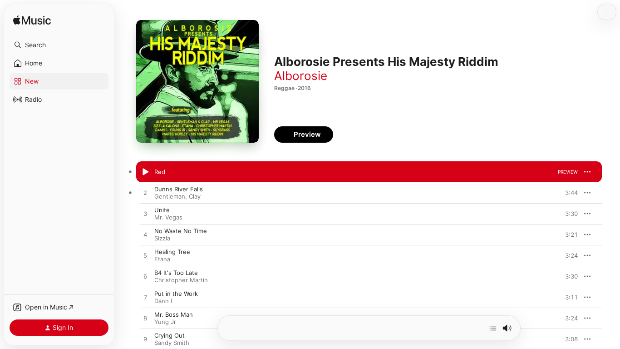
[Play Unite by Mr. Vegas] (145, 214)
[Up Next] (492, 328)
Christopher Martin (181, 280)
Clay (195, 196)
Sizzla (162, 238)
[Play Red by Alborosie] (145, 172)
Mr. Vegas (168, 217)
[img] (32, 20)
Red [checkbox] (159, 171)
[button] (59, 45)
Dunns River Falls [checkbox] (178, 189)
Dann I (163, 300)
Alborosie (300, 76)
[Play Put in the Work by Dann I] (145, 298)
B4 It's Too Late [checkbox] (176, 272)
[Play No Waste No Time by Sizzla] (145, 235)
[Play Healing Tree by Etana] (145, 256)
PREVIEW (568, 171)
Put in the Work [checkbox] (176, 293)
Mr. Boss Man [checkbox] (173, 314)
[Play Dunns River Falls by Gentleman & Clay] (145, 193)
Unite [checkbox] (162, 210)
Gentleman (169, 196)
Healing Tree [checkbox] (172, 251)
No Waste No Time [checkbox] (180, 230)
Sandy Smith (171, 342)
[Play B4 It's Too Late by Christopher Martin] (145, 277)
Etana (162, 259)
